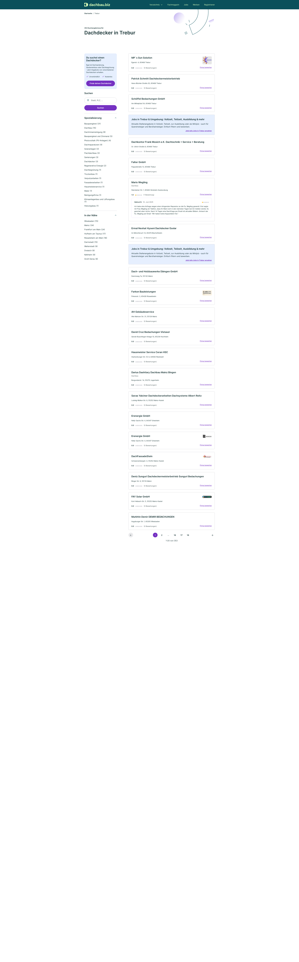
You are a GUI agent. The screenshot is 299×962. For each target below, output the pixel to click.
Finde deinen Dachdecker (100, 83)
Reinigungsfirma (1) (92, 195)
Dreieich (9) (89, 250)
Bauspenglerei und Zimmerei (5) (98, 136)
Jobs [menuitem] (186, 4)
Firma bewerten (206, 67)
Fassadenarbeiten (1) (93, 182)
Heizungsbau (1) (91, 206)
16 (175, 535)
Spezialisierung (93, 118)
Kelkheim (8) (89, 255)
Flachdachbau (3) (92, 153)
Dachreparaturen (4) (93, 144)
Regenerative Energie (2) (95, 165)
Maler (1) (88, 191)
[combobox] (100, 100)
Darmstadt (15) (91, 242)
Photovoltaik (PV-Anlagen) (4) (97, 140)
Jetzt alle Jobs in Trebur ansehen (198, 131)
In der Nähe (90, 215)
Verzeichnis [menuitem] (155, 4)
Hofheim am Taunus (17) (95, 234)
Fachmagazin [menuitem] (173, 4)
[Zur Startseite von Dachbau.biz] (97, 5)
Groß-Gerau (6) (91, 259)
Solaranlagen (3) (91, 149)
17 (181, 535)
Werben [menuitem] (196, 4)
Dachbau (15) (90, 128)
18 (188, 535)
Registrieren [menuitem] (209, 4)
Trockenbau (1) (91, 174)
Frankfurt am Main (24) (94, 229)
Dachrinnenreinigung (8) (95, 132)
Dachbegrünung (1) (92, 170)
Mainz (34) (89, 225)
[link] (171, 62)
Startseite (88, 13)
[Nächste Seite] (212, 535)
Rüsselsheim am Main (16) (95, 238)
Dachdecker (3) (91, 161)
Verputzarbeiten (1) (92, 178)
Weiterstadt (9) (91, 246)
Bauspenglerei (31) (92, 123)
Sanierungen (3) (91, 157)
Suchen (100, 108)
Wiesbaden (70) (91, 221)
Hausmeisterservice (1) (94, 186)
